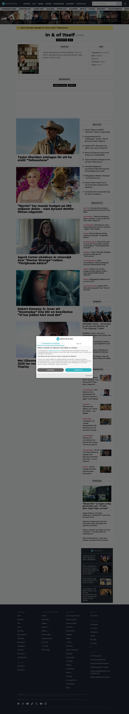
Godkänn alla (78, 370)
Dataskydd (89, 375)
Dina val (78, 343)
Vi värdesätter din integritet (50, 343)
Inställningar (50, 370)
